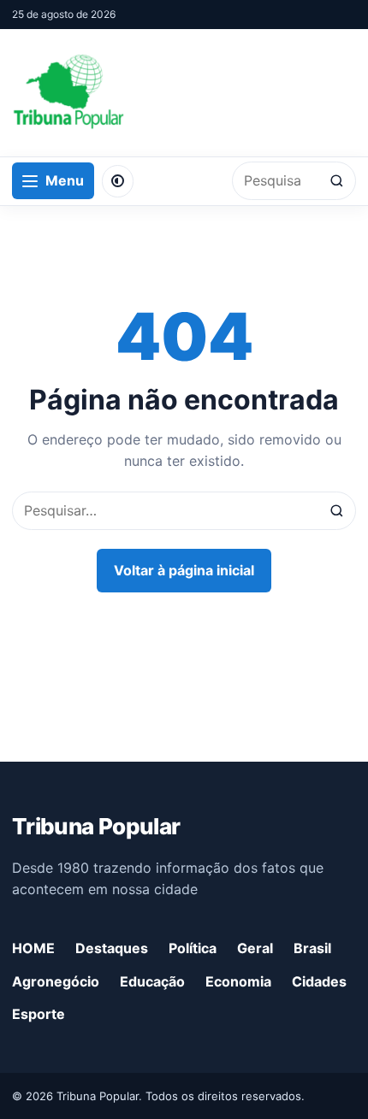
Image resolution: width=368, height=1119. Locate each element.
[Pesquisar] (336, 181)
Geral (255, 948)
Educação (152, 981)
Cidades (319, 981)
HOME (33, 948)
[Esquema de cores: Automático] (118, 181)
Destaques (111, 948)
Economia (238, 981)
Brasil (312, 948)
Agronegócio (55, 981)
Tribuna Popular (96, 826)
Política (193, 948)
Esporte (38, 1013)
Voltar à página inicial (184, 570)
